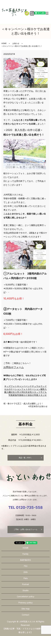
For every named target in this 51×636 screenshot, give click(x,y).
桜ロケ (24, 395)
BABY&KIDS (25, 560)
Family (25, 554)
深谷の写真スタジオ (37, 395)
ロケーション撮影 (36, 389)
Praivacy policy (25, 602)
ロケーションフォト (18, 389)
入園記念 (10, 392)
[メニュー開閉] (47, 13)
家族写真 (17, 395)
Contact (25, 615)
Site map (25, 608)
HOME (4, 43)
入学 (17, 392)
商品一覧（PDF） (25, 458)
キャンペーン (23, 386)
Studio (25, 590)
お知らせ (15, 43)
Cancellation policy (25, 596)
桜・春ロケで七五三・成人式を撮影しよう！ (23, 403)
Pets (26, 578)
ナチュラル (35, 386)
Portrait (25, 584)
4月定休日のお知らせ (37, 406)
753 (25, 566)
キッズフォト (10, 386)
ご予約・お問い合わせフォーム (25, 529)
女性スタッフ (34, 392)
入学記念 (23, 392)
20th (25, 572)
